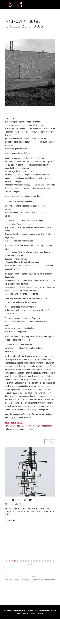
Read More (11, 521)
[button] (53, 441)
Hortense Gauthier (12, 611)
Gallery (7, 422)
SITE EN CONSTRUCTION (19, 500)
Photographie (17, 422)
